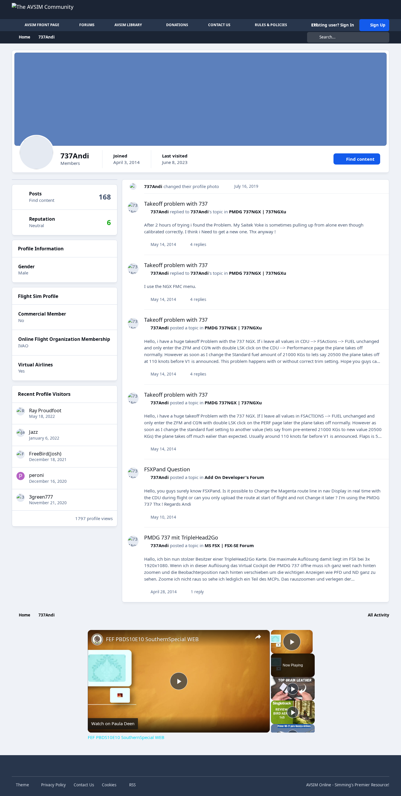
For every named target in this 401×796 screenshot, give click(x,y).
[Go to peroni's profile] (20, 476)
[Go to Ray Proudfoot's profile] (20, 411)
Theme (23, 784)
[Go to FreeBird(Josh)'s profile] (20, 454)
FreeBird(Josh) (45, 453)
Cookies (109, 784)
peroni (36, 475)
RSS (132, 784)
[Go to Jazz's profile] (20, 433)
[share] (258, 636)
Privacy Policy (53, 784)
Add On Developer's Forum (234, 477)
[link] (97, 639)
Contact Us (84, 784)
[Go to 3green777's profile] (20, 498)
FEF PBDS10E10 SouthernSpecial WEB (152, 639)
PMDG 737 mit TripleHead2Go (181, 537)
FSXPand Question (167, 469)
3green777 (41, 496)
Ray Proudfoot (45, 410)
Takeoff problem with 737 (176, 203)
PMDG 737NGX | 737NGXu (257, 211)
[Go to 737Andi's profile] (133, 186)
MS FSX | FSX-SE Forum (229, 545)
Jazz (33, 431)
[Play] (293, 689)
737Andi (153, 186)
